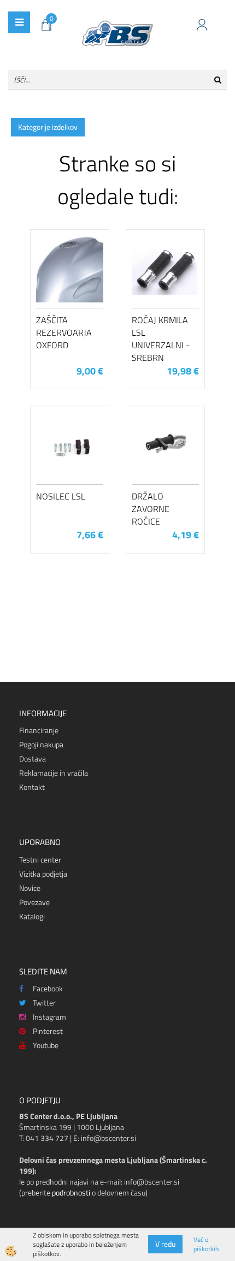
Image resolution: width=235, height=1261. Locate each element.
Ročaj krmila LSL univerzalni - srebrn (161, 338)
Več (70, 288)
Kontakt (32, 787)
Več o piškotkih (206, 1244)
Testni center (40, 859)
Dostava (32, 758)
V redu (165, 1244)
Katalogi (32, 916)
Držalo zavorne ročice (150, 509)
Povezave (34, 902)
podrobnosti (71, 1192)
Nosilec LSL (60, 496)
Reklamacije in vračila (53, 772)
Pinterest (48, 1031)
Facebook (48, 988)
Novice (29, 888)
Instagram (49, 1016)
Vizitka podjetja (43, 873)
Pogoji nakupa (41, 744)
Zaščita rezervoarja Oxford (64, 332)
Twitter (44, 1002)
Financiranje (38, 730)
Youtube (45, 1045)
